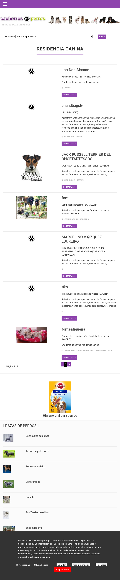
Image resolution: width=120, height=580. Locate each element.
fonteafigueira (73, 329)
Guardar (62, 565)
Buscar (102, 36)
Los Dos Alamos (75, 70)
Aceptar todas (62, 569)
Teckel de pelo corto (37, 451)
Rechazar (101, 565)
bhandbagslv (72, 105)
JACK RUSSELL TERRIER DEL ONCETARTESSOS (86, 156)
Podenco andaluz (36, 466)
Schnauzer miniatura (37, 435)
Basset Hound (34, 527)
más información (81, 565)
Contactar (68, 95)
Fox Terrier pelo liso (37, 512)
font (65, 198)
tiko (65, 287)
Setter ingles (33, 481)
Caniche (30, 497)
